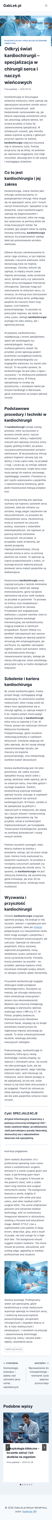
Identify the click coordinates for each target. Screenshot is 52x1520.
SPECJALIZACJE (14, 1349)
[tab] (20, 1484)
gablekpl (13, 89)
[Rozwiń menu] (46, 5)
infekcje (38, 927)
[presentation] (26, 1428)
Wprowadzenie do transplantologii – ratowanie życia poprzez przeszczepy (39, 1373)
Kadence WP (29, 1511)
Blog (6, 41)
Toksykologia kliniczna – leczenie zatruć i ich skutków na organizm (23, 1453)
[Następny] (44, 1447)
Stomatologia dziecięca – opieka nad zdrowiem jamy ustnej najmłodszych (11, 1375)
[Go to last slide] (8, 1447)
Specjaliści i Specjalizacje (24, 41)
